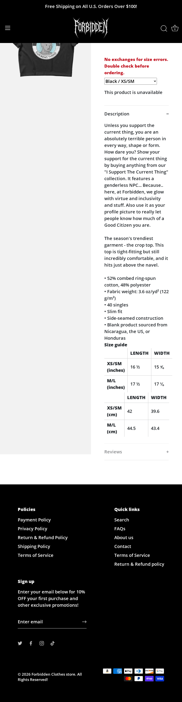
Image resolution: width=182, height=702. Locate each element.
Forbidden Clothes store (53, 674)
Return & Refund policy (139, 564)
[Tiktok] (52, 643)
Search (121, 520)
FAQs (119, 529)
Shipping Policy (34, 546)
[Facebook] (31, 643)
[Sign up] (84, 622)
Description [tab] (116, 114)
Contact (122, 546)
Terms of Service (35, 555)
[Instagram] (42, 643)
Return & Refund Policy (43, 537)
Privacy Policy (32, 529)
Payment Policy (34, 520)
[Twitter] (20, 643)
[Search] (164, 28)
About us (123, 537)
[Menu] (8, 28)
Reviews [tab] (113, 452)
